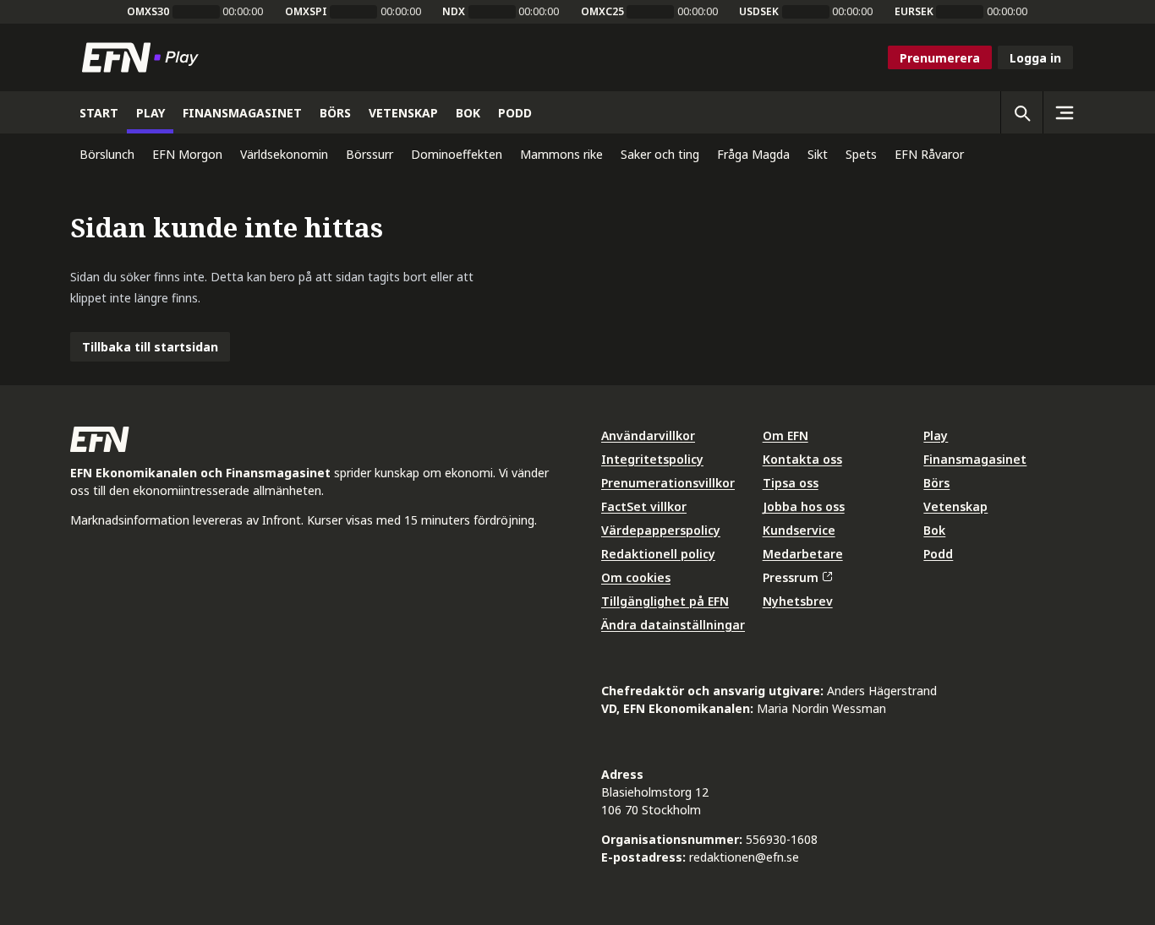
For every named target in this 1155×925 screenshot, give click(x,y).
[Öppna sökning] (1021, 112)
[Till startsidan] (143, 57)
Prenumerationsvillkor (668, 483)
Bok (934, 530)
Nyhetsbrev (798, 601)
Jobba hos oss (804, 506)
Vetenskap (955, 506)
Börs (936, 483)
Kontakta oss (802, 459)
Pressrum (790, 577)
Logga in (1035, 58)
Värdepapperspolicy (660, 530)
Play (935, 435)
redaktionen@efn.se (744, 857)
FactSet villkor (644, 506)
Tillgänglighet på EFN (665, 601)
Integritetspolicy (652, 459)
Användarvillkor (648, 435)
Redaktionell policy (658, 554)
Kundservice (799, 530)
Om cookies (636, 577)
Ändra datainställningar (673, 625)
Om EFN (785, 435)
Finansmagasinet (974, 459)
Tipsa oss (790, 483)
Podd (938, 554)
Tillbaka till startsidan (150, 347)
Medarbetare (803, 554)
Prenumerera (940, 58)
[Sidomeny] (1064, 112)
